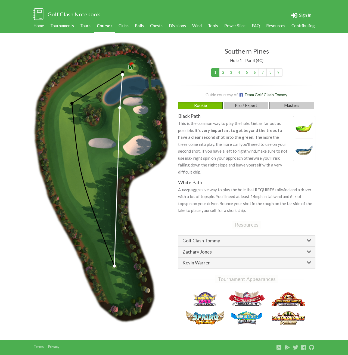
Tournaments (62, 25)
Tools (213, 25)
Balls (139, 25)
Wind (197, 25)
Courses (104, 25)
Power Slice (235, 25)
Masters (291, 105)
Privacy (54, 346)
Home (38, 25)
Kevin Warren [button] (196, 263)
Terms (39, 346)
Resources (275, 25)
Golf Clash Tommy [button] (201, 240)
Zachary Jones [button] (197, 252)
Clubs (124, 25)
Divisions (177, 25)
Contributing (303, 25)
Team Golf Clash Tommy (265, 94)
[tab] (246, 241)
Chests (156, 25)
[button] (301, 15)
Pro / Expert (246, 105)
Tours (85, 25)
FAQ (256, 25)
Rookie (200, 105)
